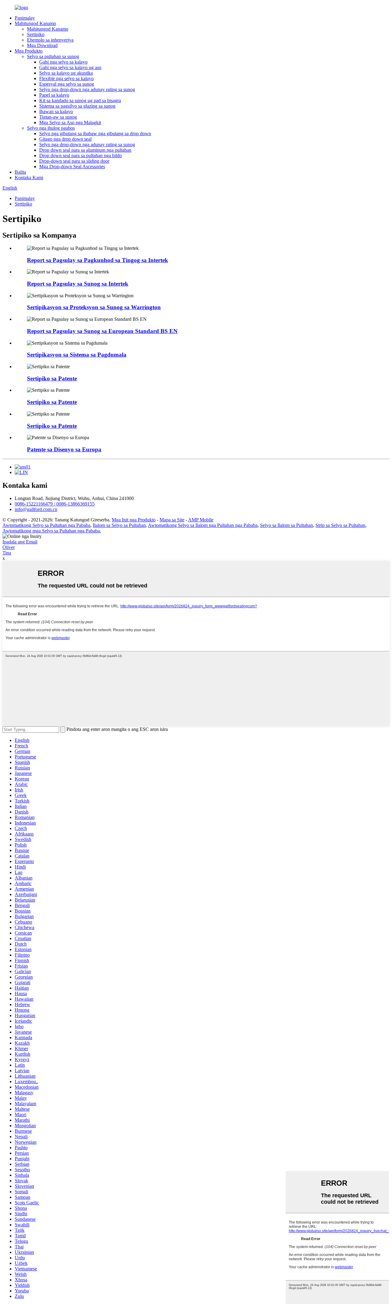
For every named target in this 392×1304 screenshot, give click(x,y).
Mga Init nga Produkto (134, 519)
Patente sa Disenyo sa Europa (64, 449)
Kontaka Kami (29, 177)
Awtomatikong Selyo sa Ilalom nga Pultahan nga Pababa (203, 525)
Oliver (8, 547)
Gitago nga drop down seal (65, 139)
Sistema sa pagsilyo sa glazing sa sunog (77, 106)
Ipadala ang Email (19, 541)
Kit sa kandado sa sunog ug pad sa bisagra (80, 100)
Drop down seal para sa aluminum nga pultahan (85, 150)
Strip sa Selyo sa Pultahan (340, 525)
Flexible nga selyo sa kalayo (66, 78)
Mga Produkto (29, 51)
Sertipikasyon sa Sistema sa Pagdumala (76, 354)
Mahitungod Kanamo (35, 23)
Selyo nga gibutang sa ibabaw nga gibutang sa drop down (95, 133)
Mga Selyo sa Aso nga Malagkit (70, 122)
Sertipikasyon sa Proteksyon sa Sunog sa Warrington (94, 307)
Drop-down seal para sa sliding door (74, 161)
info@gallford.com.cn (36, 509)
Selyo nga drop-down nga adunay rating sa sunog (87, 89)
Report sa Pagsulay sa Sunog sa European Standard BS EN (102, 331)
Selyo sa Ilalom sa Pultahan (286, 525)
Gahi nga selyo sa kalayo (63, 62)
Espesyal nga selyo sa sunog (66, 84)
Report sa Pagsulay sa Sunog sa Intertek (77, 283)
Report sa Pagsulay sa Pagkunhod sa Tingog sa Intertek (97, 260)
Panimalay (25, 17)
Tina (6, 552)
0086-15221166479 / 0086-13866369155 (55, 503)
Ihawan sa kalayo (56, 111)
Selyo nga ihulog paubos (51, 128)
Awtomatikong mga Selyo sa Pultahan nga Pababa (51, 530)
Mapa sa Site (172, 519)
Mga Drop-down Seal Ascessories (72, 166)
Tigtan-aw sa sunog (58, 117)
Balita (20, 172)
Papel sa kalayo (54, 95)
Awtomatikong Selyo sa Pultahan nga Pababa (46, 525)
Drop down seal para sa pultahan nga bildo (80, 155)
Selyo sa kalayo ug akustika (66, 73)
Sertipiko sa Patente (52, 378)
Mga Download (42, 45)
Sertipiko (35, 34)
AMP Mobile (200, 519)
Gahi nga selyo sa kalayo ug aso (70, 67)
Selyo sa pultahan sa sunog (53, 56)
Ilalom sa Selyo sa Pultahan (119, 525)
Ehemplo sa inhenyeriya (50, 40)
